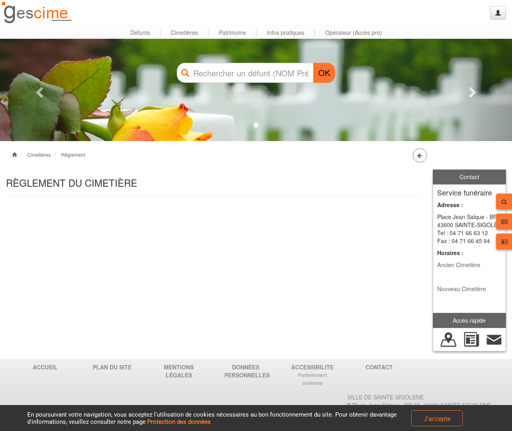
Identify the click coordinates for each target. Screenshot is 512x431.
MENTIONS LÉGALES (179, 371)
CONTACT (379, 367)
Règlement (73, 154)
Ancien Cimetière (458, 265)
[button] (38, 90)
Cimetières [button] (184, 32)
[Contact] (494, 339)
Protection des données (179, 421)
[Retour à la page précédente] (420, 155)
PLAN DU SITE (112, 367)
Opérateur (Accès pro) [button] (353, 32)
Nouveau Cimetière (461, 289)
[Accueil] (37, 13)
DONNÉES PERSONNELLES (247, 371)
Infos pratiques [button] (285, 32)
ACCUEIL (45, 367)
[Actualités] (471, 339)
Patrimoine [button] (232, 32)
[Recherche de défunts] (448, 339)
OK (324, 72)
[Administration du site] (498, 13)
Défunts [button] (140, 32)
